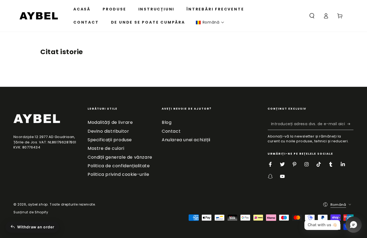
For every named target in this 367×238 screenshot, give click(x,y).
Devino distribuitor (108, 131)
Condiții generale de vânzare (120, 157)
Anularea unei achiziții (186, 140)
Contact (171, 131)
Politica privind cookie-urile (118, 174)
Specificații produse (110, 140)
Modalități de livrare (110, 122)
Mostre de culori (106, 148)
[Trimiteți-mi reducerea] (350, 124)
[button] (210, 22)
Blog (166, 122)
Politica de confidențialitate (119, 166)
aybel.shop (38, 204)
